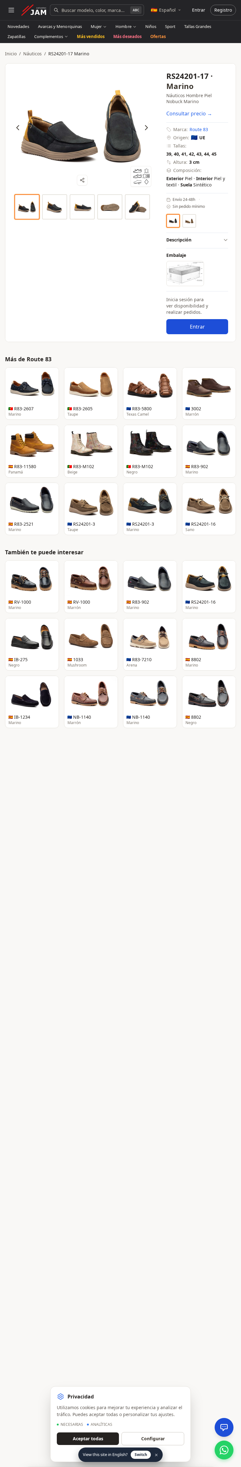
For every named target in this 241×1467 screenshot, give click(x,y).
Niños (150, 26)
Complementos (48, 36)
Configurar (153, 1439)
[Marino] (173, 221)
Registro (223, 10)
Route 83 (199, 129)
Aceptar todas (88, 1439)
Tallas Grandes (197, 26)
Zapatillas (16, 36)
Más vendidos (90, 36)
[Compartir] (82, 180)
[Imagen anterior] (18, 127)
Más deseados (127, 36)
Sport (170, 26)
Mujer (96, 26)
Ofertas (158, 36)
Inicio (11, 54)
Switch (141, 1454)
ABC (136, 10)
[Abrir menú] (11, 10)
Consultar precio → (189, 113)
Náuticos (32, 54)
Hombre (123, 26)
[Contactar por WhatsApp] (224, 1450)
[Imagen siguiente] (146, 127)
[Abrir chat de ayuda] (224, 1427)
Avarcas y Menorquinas (60, 26)
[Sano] (189, 221)
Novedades (18, 26)
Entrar (198, 10)
